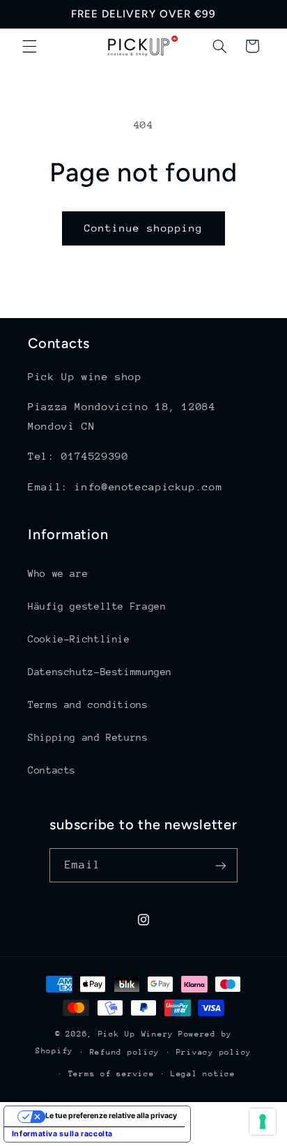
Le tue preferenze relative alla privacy (111, 1115)
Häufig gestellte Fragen (97, 606)
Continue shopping (143, 228)
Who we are (58, 573)
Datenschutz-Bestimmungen (100, 671)
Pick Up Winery (135, 1034)
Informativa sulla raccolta (62, 1133)
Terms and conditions (88, 704)
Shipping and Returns (88, 737)
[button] (29, 46)
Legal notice (203, 1073)
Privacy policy (213, 1052)
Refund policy (125, 1052)
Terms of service (111, 1073)
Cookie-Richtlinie (79, 638)
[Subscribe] (220, 865)
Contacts (52, 770)
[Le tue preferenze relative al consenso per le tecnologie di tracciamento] (262, 1121)
